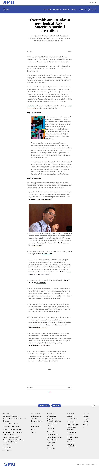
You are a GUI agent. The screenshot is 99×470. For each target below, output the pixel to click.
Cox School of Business (10, 416)
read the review (37, 245)
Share (69, 51)
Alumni (33, 424)
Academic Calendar (53, 434)
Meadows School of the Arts (12, 429)
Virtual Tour (50, 445)
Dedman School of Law (10, 424)
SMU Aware (71, 442)
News (6, 9)
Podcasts (66, 9)
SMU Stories (51, 448)
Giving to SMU (51, 416)
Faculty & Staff (36, 426)
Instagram (86, 419)
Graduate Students (37, 421)
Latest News (47, 9)
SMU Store (50, 431)
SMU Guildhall (7, 450)
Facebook (86, 416)
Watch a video (31, 106)
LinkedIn (86, 422)
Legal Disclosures (72, 424)
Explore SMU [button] (92, 2)
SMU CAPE (6, 445)
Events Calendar (52, 440)
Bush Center (51, 429)
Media (33, 429)
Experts (73, 9)
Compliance (71, 422)
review (38, 199)
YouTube (85, 424)
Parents (33, 432)
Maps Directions (72, 419)
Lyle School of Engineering (11, 426)
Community (57, 9)
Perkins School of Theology (11, 437)
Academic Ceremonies (54, 437)
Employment (51, 443)
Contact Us (70, 416)
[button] (93, 405)
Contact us (82, 9)
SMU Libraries (7, 448)
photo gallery (47, 199)
